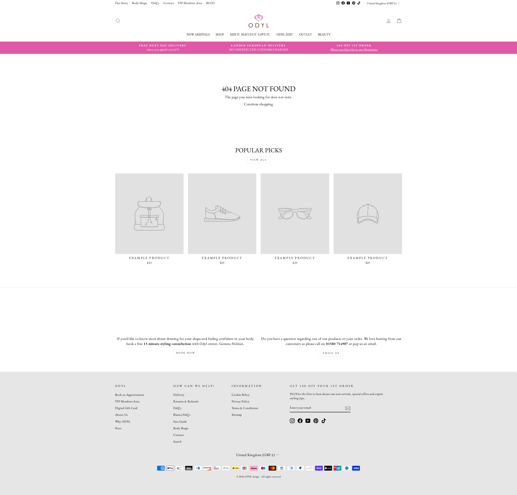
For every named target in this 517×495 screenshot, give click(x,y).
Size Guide (180, 422)
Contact (168, 3)
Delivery (178, 395)
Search (177, 442)
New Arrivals (198, 34)
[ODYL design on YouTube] (308, 420)
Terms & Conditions (245, 408)
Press (118, 428)
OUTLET (305, 34)
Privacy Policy (240, 401)
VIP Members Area (190, 3)
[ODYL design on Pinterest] (315, 420)
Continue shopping (258, 104)
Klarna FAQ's (181, 415)
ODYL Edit (284, 34)
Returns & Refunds (186, 401)
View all (258, 159)
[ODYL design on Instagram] (292, 420)
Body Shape (139, 3)
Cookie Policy (241, 395)
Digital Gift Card (126, 408)
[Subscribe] (347, 408)
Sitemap (237, 415)
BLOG (210, 3)
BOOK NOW (185, 352)
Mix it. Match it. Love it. (250, 34)
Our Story (121, 3)
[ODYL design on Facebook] (300, 420)
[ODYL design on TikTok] (323, 420)
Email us (331, 353)
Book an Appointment (129, 395)
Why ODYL (123, 422)
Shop (220, 34)
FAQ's (155, 3)
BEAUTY (324, 34)
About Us (121, 415)
